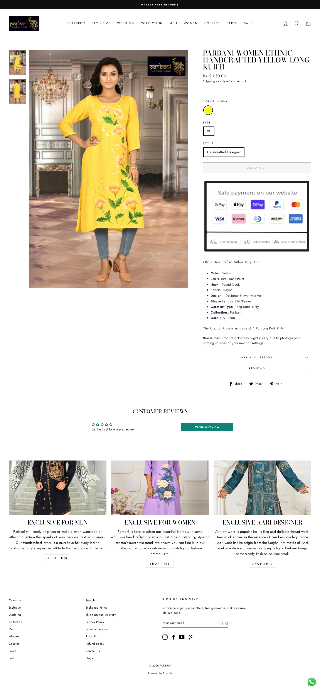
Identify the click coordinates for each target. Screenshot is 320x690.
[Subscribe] (225, 623)
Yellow (208, 110)
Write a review (207, 426)
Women (191, 23)
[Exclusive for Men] (57, 488)
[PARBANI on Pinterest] (190, 637)
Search (90, 600)
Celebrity (76, 23)
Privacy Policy (95, 622)
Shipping (209, 81)
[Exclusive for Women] (160, 488)
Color (215, 101)
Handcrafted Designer (224, 152)
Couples (212, 23)
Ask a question (257, 357)
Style (208, 143)
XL (209, 131)
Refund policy (95, 643)
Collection (152, 23)
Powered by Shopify (160, 673)
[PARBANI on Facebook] (173, 637)
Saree (232, 23)
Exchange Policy (96, 607)
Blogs (89, 658)
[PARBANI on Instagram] (165, 637)
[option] (160, 4)
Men (173, 23)
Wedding (125, 23)
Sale (248, 23)
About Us (92, 636)
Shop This (57, 558)
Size (207, 123)
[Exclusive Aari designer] (262, 488)
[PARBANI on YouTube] (182, 637)
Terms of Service (97, 629)
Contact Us (93, 651)
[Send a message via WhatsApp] (312, 682)
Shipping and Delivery (101, 614)
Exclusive (101, 23)
